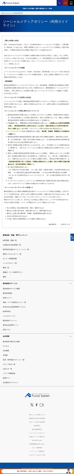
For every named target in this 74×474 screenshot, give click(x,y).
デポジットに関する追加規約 (37, 422)
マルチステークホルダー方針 (37, 455)
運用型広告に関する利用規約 (37, 418)
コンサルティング (9, 316)
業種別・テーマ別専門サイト (13, 272)
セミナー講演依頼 (37, 447)
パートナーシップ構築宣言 (37, 451)
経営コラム (7, 329)
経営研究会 (7, 311)
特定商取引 (37, 425)
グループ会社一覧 (9, 364)
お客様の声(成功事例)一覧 (12, 245)
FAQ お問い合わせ (37, 440)
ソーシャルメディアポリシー (37, 433)
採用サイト (7, 378)
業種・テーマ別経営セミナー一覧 (14, 302)
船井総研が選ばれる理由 (11, 341)
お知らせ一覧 (7, 369)
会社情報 (6, 336)
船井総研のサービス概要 (11, 288)
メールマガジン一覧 (10, 263)
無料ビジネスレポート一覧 (12, 254)
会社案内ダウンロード (10, 382)
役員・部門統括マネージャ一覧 (13, 360)
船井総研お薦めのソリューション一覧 (16, 249)
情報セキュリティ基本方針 (37, 436)
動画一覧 (6, 267)
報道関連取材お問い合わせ (37, 444)
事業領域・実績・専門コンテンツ (15, 235)
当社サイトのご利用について (37, 414)
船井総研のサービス (10, 283)
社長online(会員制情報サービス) (14, 307)
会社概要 (6, 350)
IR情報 (5, 355)
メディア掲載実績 (9, 373)
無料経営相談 (7, 293)
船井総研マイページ (10, 320)
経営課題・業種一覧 (10, 240)
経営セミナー (7, 298)
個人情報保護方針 (37, 429)
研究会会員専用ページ (10, 325)
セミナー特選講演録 (10, 258)
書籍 (4, 277)
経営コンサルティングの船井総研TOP (12, 13)
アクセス (6, 346)
